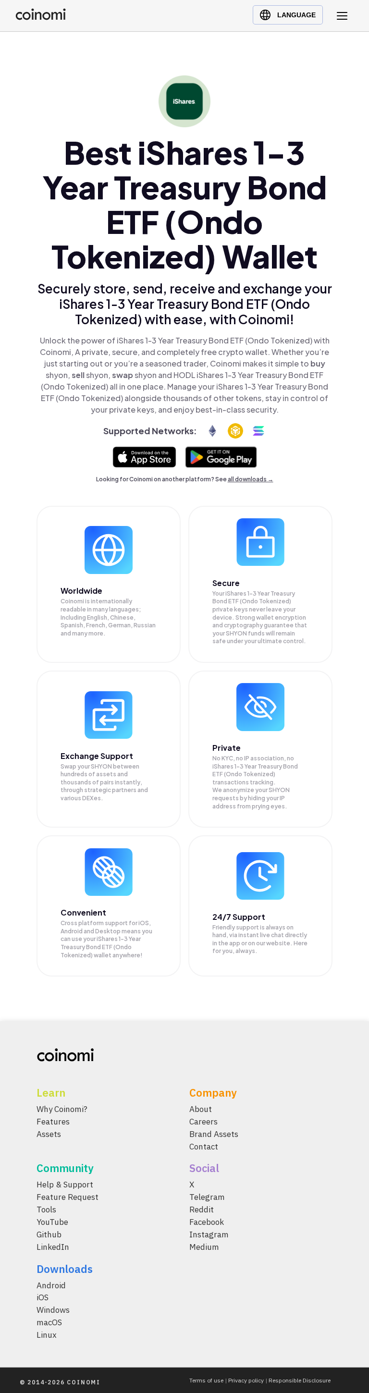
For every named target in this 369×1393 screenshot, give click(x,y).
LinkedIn (53, 1247)
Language (296, 15)
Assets (49, 1134)
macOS (49, 1322)
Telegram (207, 1197)
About (200, 1109)
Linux (47, 1335)
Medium (204, 1247)
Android (51, 1285)
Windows (53, 1310)
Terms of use (206, 1380)
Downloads (65, 1269)
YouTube (52, 1222)
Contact (203, 1146)
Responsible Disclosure (300, 1380)
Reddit (201, 1209)
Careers (203, 1121)
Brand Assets (213, 1134)
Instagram (209, 1234)
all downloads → (250, 479)
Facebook (206, 1222)
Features (53, 1121)
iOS (43, 1297)
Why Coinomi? (62, 1109)
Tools (46, 1209)
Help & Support (65, 1184)
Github (49, 1234)
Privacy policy (246, 1380)
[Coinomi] (40, 17)
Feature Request (67, 1197)
